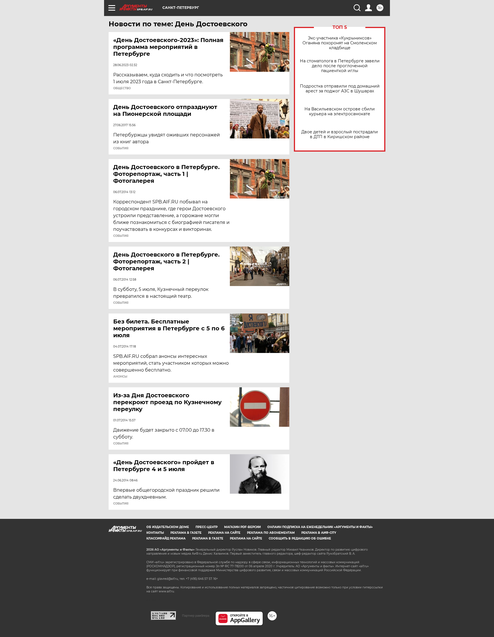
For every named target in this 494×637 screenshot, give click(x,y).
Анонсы (120, 376)
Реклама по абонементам (271, 533)
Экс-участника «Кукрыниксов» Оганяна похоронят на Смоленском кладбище (339, 43)
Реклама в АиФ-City (318, 533)
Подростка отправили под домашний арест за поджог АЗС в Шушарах (340, 89)
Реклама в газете (186, 533)
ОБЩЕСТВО (122, 88)
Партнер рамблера (195, 615)
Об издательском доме (167, 527)
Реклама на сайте (224, 533)
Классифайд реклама (166, 538)
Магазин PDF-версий (242, 527)
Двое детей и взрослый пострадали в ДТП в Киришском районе (339, 134)
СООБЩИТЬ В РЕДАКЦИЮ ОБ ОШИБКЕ (300, 538)
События (120, 148)
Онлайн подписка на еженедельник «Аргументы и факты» (320, 527)
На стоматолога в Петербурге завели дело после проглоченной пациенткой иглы (340, 66)
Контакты (155, 533)
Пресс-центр (207, 527)
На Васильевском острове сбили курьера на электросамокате (339, 111)
